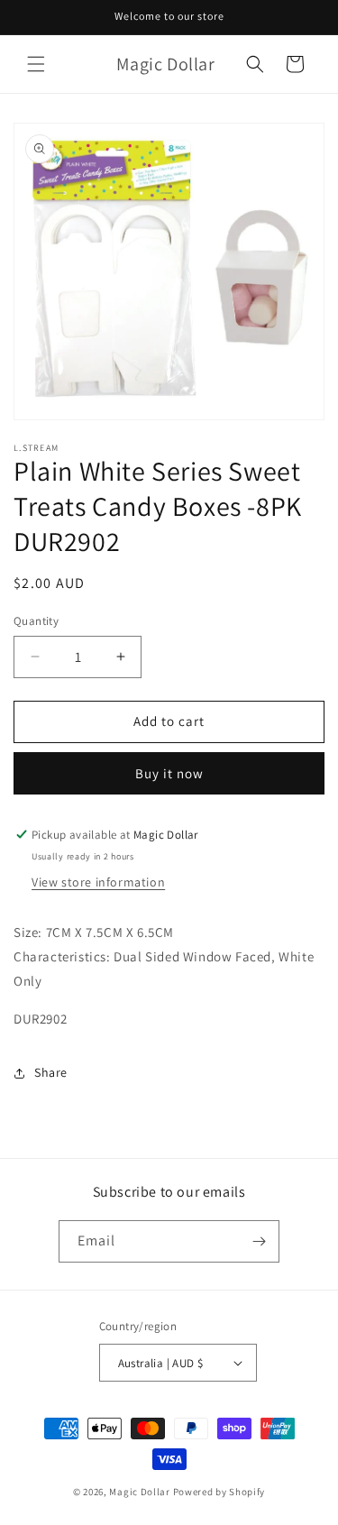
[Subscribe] (259, 1241)
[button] (36, 64)
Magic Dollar (139, 1491)
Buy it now (169, 773)
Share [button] (51, 1072)
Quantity (36, 621)
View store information (98, 882)
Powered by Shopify (219, 1491)
